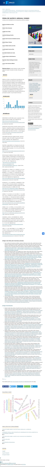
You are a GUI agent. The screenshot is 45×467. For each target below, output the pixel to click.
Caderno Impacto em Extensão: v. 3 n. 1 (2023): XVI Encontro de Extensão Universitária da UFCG (23, 301)
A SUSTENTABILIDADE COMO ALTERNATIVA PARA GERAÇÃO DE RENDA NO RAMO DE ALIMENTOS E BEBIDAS (23, 300)
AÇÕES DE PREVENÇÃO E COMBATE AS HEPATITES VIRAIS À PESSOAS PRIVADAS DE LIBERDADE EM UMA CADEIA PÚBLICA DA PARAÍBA (22, 366)
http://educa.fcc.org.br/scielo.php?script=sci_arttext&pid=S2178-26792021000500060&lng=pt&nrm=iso (9, 164)
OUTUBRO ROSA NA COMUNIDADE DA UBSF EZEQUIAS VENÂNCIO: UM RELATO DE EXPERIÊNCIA (21, 318)
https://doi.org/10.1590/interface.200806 (10, 188)
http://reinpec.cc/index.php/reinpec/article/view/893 (12, 224)
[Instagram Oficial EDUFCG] (2, 462)
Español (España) (5, 452)
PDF (31, 47)
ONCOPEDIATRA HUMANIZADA (8, 442)
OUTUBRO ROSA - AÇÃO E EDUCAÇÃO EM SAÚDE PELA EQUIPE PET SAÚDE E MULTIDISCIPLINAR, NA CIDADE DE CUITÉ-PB (23, 255)
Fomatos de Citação (34, 74)
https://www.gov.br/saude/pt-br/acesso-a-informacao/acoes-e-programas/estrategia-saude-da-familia (13, 122)
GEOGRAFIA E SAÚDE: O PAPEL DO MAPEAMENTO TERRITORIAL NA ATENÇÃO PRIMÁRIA (22, 345)
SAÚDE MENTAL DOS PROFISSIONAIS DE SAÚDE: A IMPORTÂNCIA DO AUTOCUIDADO (23, 358)
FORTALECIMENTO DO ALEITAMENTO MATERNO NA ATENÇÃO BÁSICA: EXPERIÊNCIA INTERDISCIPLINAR (23, 332)
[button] (5, 386)
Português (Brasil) (5, 454)
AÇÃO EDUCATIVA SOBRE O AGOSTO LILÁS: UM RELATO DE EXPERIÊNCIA (17, 436)
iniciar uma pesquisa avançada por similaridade (19, 381)
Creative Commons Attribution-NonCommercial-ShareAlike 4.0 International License (35, 128)
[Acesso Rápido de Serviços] (1, 462)
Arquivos (8, 9)
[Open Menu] (4, 3)
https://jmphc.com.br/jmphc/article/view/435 (14, 132)
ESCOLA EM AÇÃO (6, 439)
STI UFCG (24, 464)
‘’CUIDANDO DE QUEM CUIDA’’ (11, 247)
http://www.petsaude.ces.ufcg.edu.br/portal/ (11, 141)
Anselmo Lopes (10, 464)
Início (3, 9)
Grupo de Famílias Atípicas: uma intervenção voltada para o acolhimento (16, 429)
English (3, 451)
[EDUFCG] (0, 462)
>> (5, 379)
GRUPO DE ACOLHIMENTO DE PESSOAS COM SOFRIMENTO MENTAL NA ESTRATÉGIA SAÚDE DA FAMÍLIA (23, 291)
